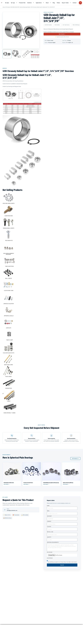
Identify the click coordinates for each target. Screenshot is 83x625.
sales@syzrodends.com (53, 31)
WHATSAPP (49, 516)
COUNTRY (49, 526)
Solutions (29, 2)
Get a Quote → (62, 34)
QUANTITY (49, 537)
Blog (54, 2)
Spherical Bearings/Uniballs (25, 7)
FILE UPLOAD (49, 552)
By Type (13, 2)
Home (4, 7)
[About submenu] (50, 3)
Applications (39, 2)
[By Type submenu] (17, 3)
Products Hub (22, 2)
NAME (48, 505)
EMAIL (48, 510)
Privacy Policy (63, 562)
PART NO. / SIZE (50, 531)
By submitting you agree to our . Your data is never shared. (62, 562)
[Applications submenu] (43, 3)
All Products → (75, 458)
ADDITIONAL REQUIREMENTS (53, 542)
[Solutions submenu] (33, 3)
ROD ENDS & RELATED (15, 7)
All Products (7, 7)
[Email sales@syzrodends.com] (80, 2)
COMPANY (49, 521)
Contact (74, 2)
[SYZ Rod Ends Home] (2, 2)
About (47, 2)
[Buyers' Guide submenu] (70, 3)
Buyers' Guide (65, 2)
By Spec (7, 2)
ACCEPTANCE (50, 558)
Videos (58, 2)
